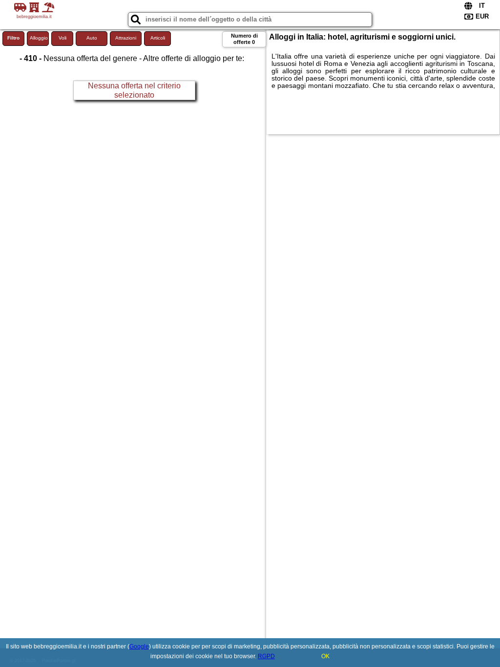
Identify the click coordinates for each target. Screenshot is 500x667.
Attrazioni (125, 38)
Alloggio (39, 38)
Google (139, 646)
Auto (91, 38)
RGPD (266, 656)
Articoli (157, 38)
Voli (62, 38)
